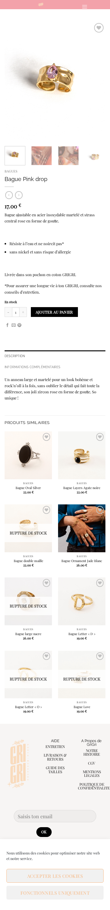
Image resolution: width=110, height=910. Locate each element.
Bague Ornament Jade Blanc (81, 561)
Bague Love (82, 707)
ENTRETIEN (55, 746)
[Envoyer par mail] (14, 325)
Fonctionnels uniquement (55, 893)
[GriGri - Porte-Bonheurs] (41, 4)
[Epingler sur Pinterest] (19, 325)
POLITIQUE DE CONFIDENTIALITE (94, 786)
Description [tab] (15, 356)
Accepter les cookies (55, 876)
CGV (91, 763)
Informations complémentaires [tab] (33, 367)
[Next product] (9, 195)
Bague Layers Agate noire (81, 488)
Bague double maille (28, 561)
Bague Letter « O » (28, 707)
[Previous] (14, 81)
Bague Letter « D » (81, 634)
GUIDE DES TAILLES (55, 769)
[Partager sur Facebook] (7, 325)
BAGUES (11, 171)
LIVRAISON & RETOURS (55, 757)
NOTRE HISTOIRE (91, 752)
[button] (84, 6)
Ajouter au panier (54, 312)
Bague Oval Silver (28, 488)
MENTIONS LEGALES (92, 773)
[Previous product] (19, 195)
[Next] (95, 81)
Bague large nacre (28, 634)
